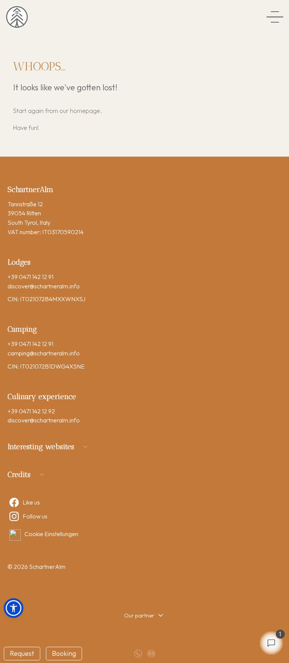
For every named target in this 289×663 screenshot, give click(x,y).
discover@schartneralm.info (44, 286)
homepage (85, 110)
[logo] (17, 17)
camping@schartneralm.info (44, 353)
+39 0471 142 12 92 (31, 411)
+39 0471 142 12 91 (30, 276)
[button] (13, 608)
